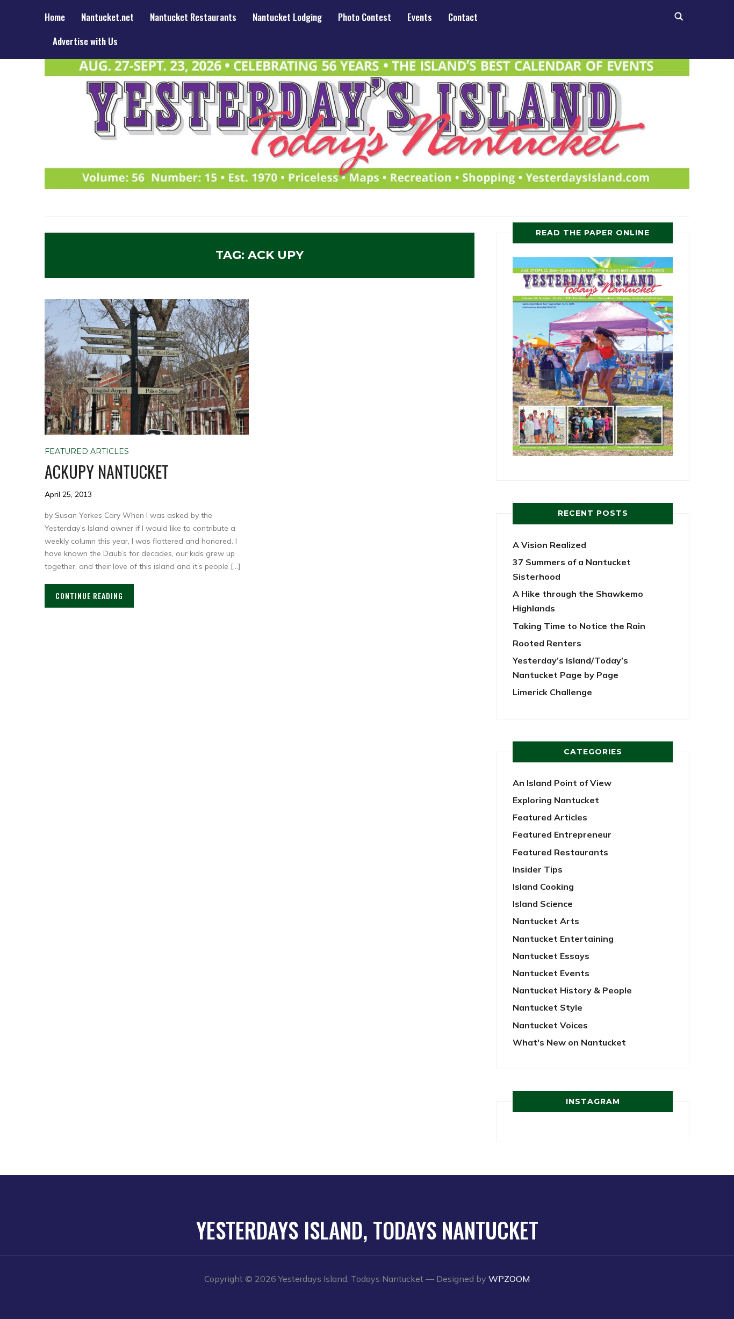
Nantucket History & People (572, 990)
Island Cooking (543, 886)
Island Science (543, 903)
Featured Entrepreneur (562, 834)
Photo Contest (364, 17)
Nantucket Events (551, 973)
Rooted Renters (547, 643)
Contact (463, 17)
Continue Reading (89, 595)
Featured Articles (87, 451)
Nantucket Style (547, 1007)
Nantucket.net (107, 17)
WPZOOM (509, 1278)
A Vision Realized (549, 544)
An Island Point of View (562, 782)
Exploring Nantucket (556, 800)
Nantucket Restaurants (193, 17)
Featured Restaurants (560, 852)
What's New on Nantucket (569, 1042)
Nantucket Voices (550, 1025)
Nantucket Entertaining (563, 938)
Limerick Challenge (552, 692)
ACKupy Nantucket (107, 471)
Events (419, 17)
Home (55, 17)
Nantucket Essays (551, 955)
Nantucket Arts (546, 921)
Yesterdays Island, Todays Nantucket (367, 1230)
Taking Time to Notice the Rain (579, 626)
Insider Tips (538, 869)
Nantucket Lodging (287, 17)
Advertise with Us (85, 41)
